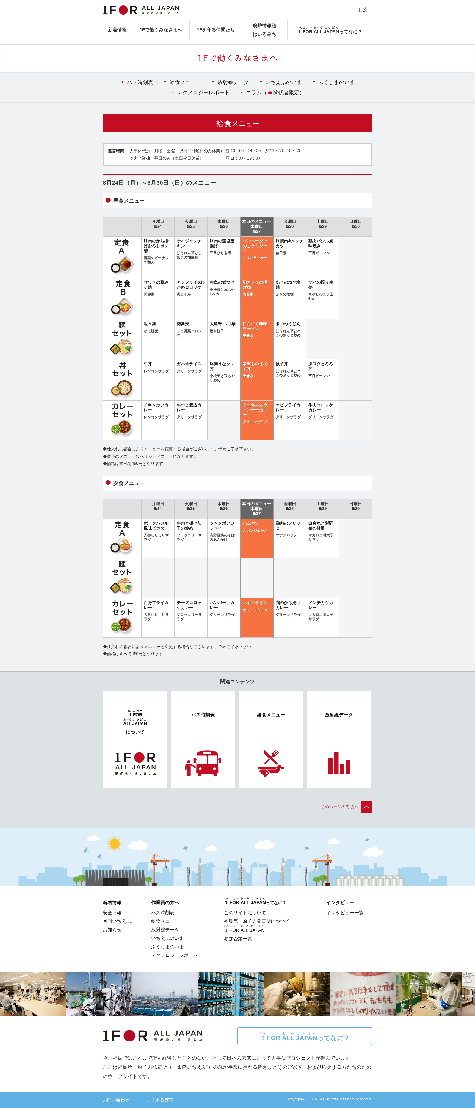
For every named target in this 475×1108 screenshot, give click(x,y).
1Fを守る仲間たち (216, 29)
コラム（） (275, 92)
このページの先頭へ (339, 807)
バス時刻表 (140, 82)
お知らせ (112, 929)
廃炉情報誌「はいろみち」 (264, 30)
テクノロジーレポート (203, 92)
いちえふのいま (283, 82)
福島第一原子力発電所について (256, 921)
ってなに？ (305, 1036)
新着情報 (117, 29)
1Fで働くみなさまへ (161, 29)
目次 (363, 9)
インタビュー (340, 902)
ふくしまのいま (336, 82)
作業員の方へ (165, 902)
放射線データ (233, 82)
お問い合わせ (116, 1099)
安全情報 (112, 912)
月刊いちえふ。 (119, 921)
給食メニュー (185, 82)
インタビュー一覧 (345, 912)
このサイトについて (245, 912)
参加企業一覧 (238, 938)
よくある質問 (160, 1099)
